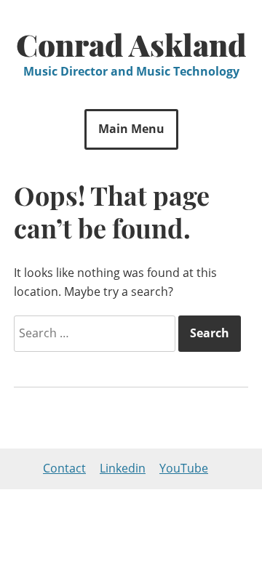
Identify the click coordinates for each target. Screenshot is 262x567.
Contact (64, 468)
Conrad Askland (131, 44)
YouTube (183, 468)
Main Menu (131, 129)
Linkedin (123, 468)
